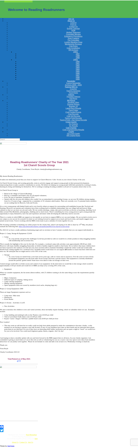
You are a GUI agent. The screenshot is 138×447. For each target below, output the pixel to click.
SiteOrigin (10, 446)
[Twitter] (69, 430)
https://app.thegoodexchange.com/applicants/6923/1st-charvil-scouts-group (44, 226)
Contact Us (23, 442)
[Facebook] (69, 427)
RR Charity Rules (73, 135)
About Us (15, 442)
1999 (78, 79)
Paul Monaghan (31, 435)
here (36, 439)
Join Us (30, 442)
